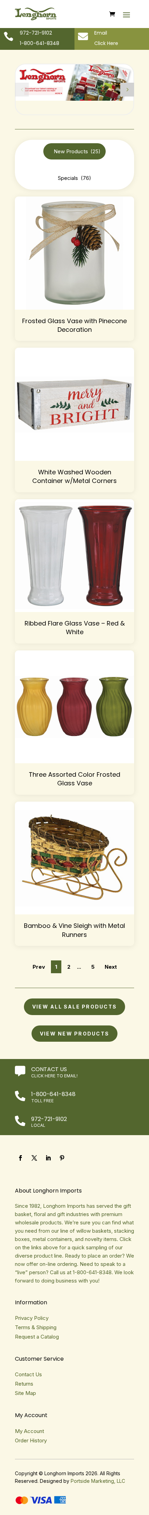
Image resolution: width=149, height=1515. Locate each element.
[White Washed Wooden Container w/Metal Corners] (74, 404)
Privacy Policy (32, 1318)
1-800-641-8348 (53, 1094)
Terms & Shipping (35, 1327)
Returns (24, 1383)
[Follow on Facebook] (20, 1157)
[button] (127, 90)
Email (100, 32)
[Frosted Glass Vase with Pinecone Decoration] (74, 253)
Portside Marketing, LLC (98, 1481)
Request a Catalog (37, 1336)
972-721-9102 (49, 1119)
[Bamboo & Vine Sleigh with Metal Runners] (74, 858)
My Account (29, 1431)
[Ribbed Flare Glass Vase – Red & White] (74, 555)
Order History (31, 1440)
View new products (74, 1034)
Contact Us (49, 1069)
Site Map (25, 1393)
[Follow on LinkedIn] (48, 1157)
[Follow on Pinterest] (62, 1157)
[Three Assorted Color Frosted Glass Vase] (74, 707)
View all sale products (74, 1007)
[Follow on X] (34, 1157)
